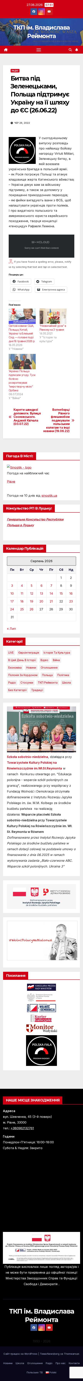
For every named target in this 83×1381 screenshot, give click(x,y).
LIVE (11, 652)
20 (41, 601)
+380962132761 (22, 1128)
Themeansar (71, 1353)
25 (22, 609)
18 (22, 601)
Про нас (61, 1363)
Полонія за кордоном (22, 675)
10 (12, 593)
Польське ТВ (35, 1372)
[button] (70, 50)
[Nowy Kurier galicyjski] (41, 1018)
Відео (44, 660)
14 (51, 593)
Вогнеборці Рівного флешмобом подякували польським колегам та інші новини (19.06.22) (56, 420)
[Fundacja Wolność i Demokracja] (41, 1008)
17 (12, 601)
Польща (47, 675)
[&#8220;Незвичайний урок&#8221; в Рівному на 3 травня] (53, 316)
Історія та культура (57, 652)
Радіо (15, 71)
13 (41, 593)
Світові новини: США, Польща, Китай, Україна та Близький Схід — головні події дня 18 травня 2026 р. (22, 333)
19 (31, 601)
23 (71, 601)
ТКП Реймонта (48, 682)
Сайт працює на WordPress (20, 1353)
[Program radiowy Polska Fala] (41, 1050)
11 (22, 593)
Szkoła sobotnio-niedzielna (27, 757)
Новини (31, 667)
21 (51, 601)
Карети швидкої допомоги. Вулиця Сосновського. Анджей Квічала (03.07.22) (27, 417)
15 (61, 593)
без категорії (17, 690)
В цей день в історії (22, 660)
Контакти (74, 1363)
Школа (66, 682)
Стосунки (26, 682)
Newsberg (53, 1353)
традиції (37, 690)
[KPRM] (41, 987)
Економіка (15, 667)
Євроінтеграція (28, 652)
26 (31, 609)
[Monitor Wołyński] (41, 1028)
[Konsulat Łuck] (41, 997)
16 (71, 593)
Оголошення (49, 667)
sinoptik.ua (49, 495)
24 (12, 609)
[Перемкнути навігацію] (39, 49)
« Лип (11, 629)
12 (31, 593)
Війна (56, 660)
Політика (63, 675)
